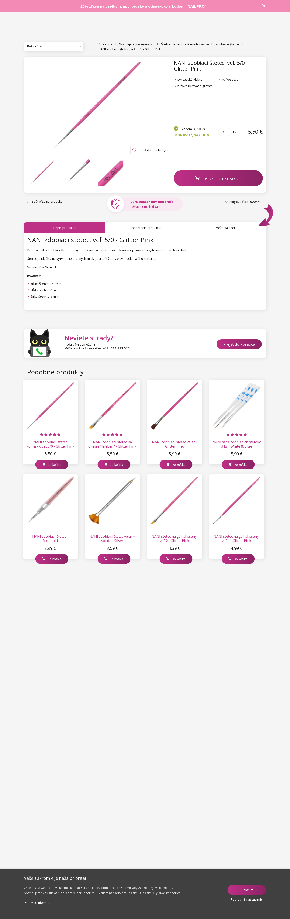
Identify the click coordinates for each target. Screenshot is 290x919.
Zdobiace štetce (227, 44)
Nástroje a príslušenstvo (137, 44)
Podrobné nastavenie (247, 899)
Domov (106, 44)
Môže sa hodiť (225, 228)
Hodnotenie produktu (145, 228)
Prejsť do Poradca (239, 344)
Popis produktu (64, 228)
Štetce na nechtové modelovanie (185, 44)
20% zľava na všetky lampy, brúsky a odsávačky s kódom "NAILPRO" (143, 6)
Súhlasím (246, 890)
